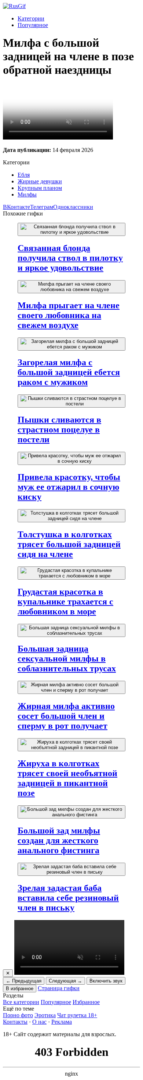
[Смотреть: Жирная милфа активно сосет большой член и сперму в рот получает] (71, 687)
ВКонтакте (16, 207)
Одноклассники (73, 207)
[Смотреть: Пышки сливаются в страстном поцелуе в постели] (71, 401)
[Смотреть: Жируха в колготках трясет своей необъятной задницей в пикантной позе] (71, 744)
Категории (31, 18)
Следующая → (65, 981)
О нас (39, 1022)
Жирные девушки (40, 181)
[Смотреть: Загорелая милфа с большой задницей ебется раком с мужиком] (71, 344)
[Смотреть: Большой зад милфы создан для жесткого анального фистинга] (71, 811)
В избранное (19, 988)
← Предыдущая (23, 981)
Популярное (33, 25)
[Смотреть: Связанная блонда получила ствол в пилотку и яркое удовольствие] (71, 229)
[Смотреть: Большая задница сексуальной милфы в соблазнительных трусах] (71, 630)
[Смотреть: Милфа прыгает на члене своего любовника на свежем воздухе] (71, 286)
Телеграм (41, 207)
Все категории (21, 1002)
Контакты (15, 1022)
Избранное (86, 1002)
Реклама (61, 1022)
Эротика (45, 1015)
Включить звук (105, 981)
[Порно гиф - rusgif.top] (14, 6)
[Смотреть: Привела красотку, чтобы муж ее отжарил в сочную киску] (71, 458)
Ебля (24, 175)
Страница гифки (59, 988)
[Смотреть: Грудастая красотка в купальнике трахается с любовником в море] (71, 573)
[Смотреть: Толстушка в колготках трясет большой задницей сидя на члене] (71, 515)
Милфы (27, 194)
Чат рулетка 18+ (77, 1015)
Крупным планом (40, 188)
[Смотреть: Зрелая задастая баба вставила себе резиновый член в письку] (71, 869)
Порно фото (18, 1015)
